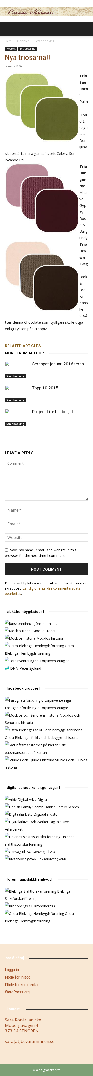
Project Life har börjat (52, 411)
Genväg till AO (43, 851)
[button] (8, 29)
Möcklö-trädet (44, 630)
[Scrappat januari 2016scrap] (17, 369)
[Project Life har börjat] (17, 417)
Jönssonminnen (47, 623)
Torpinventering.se (54, 660)
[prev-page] (8, 436)
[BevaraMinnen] (46, 11)
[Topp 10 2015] (17, 393)
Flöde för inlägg (17, 977)
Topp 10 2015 (45, 387)
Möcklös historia (49, 638)
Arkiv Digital (38, 799)
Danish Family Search (61, 807)
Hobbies (23, 41)
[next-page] (16, 436)
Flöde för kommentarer (23, 984)
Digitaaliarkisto (45, 814)
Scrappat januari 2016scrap (58, 363)
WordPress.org (17, 991)
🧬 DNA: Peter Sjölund (23, 668)
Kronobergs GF (46, 906)
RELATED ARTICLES (23, 346)
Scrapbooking (44, 41)
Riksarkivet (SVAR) (52, 859)
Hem (8, 41)
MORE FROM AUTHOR (24, 353)
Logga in (12, 969)
